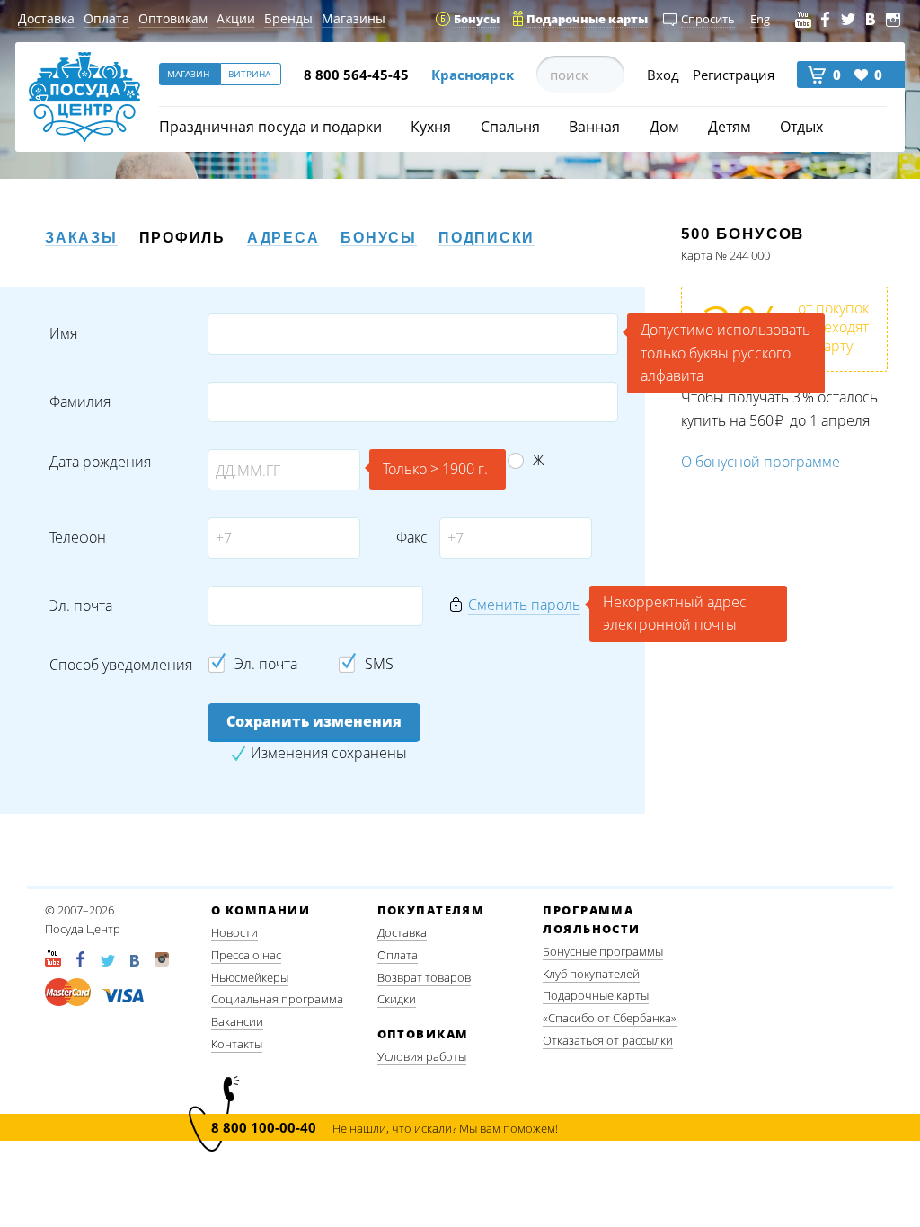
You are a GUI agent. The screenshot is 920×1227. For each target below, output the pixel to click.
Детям (729, 127)
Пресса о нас (246, 955)
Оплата (106, 18)
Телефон (77, 537)
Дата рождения (100, 462)
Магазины (353, 18)
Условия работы (421, 1056)
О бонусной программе (760, 462)
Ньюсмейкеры (249, 977)
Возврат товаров (424, 977)
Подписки (486, 237)
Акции (236, 18)
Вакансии (237, 1021)
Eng (760, 19)
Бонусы (379, 237)
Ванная (594, 127)
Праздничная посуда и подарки (270, 127)
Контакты (236, 1044)
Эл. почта (80, 605)
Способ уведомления (120, 665)
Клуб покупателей (591, 974)
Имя (63, 333)
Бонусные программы (603, 951)
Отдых (801, 127)
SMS (379, 664)
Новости (234, 932)
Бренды (288, 18)
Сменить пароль (524, 604)
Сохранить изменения (314, 721)
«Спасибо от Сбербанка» (610, 1018)
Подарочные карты (596, 995)
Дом (664, 127)
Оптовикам (173, 18)
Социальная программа (277, 999)
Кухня (431, 127)
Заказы (81, 237)
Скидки (396, 999)
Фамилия (80, 401)
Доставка (46, 18)
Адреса (283, 237)
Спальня (510, 127)
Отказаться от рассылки (608, 1040)
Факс (410, 537)
